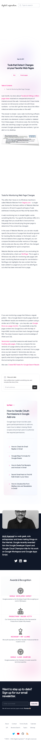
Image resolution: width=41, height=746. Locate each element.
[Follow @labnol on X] (13, 734)
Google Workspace (13, 551)
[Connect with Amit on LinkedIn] (20, 560)
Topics (25, 727)
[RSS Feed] (27, 734)
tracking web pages (8, 344)
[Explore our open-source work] (23, 734)
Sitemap (32, 727)
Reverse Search (15, 727)
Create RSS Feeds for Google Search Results (23, 365)
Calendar (33, 724)
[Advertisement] (20, 30)
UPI (7, 727)
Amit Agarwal (8, 536)
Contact (14, 724)
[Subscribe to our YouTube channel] (18, 734)
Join (34, 387)
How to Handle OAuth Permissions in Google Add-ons (18, 413)
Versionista (5, 341)
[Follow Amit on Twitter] (15, 560)
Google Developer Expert (20, 545)
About (7, 724)
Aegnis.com (26, 203)
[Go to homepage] (9, 5)
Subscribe (34, 704)
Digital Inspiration (19, 739)
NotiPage (25, 254)
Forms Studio (24, 724)
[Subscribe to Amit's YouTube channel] (25, 560)
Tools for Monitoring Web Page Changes (17, 89)
